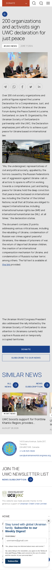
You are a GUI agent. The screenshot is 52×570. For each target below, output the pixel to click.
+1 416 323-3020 (27, 451)
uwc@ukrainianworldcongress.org (35, 455)
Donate (26, 349)
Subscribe (13, 561)
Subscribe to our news (26, 357)
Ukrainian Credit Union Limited (33, 504)
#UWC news (10, 46)
